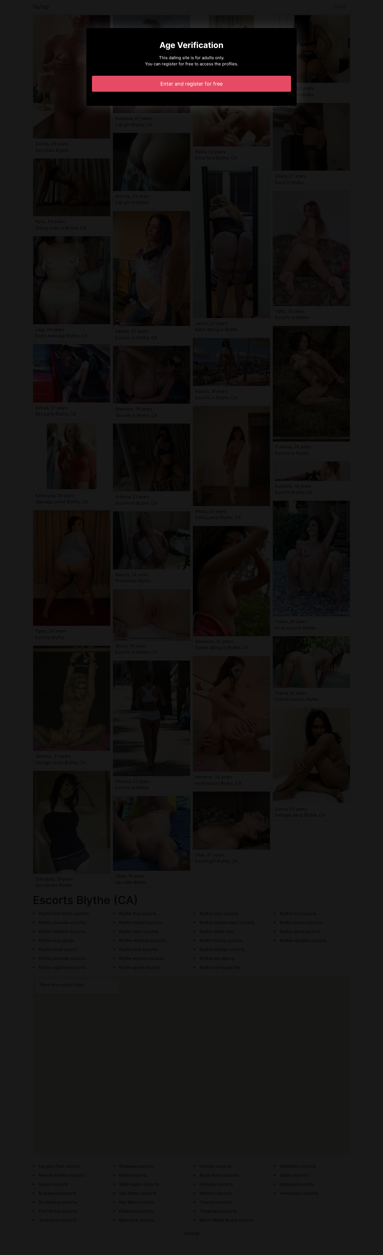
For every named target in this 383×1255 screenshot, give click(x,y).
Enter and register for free (191, 84)
